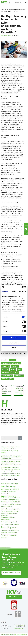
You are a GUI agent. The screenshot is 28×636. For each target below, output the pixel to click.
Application (12, 360)
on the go (15, 372)
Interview (3, 506)
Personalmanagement (9, 522)
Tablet (12, 378)
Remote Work (4, 530)
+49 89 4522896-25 (20, 625)
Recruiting (6, 527)
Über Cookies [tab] (22, 291)
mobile (19, 369)
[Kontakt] (26, 229)
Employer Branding (14, 499)
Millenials (13, 369)
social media (4, 532)
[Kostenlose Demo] (26, 225)
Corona (11, 489)
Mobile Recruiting (6, 372)
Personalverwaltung (14, 524)
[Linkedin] (16, 612)
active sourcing (14, 483)
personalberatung (4, 515)
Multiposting (16, 511)
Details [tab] (14, 291)
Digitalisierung (7, 35)
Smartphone (5, 378)
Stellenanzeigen (12, 532)
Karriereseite (5, 369)
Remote (14, 527)
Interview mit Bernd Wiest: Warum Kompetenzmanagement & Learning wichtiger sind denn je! (10, 469)
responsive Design (18, 375)
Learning (3, 511)
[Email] (20, 353)
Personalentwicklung (5, 519)
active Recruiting (5, 483)
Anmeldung (18, 2)
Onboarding (8, 513)
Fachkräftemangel (5, 501)
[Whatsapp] (22, 353)
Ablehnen (14, 347)
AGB (15, 634)
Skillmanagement (12, 530)
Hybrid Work (18, 504)
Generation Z (15, 366)
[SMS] (24, 353)
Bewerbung (18, 363)
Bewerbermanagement (7, 363)
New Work (3, 513)
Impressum (4, 634)
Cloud (7, 489)
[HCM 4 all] (5, 2)
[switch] (24, 322)
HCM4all (18, 501)
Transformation (4, 537)
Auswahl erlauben (14, 342)
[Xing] (16, 615)
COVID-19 (16, 489)
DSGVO (3, 499)
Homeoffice (10, 504)
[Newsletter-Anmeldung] (26, 233)
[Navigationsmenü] (25, 2)
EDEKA (6, 499)
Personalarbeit (14, 513)
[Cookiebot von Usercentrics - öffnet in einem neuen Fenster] (20, 287)
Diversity (18, 497)
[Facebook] (15, 353)
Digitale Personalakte (5, 493)
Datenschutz (12, 491)
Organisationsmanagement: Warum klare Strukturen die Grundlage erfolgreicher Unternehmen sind (11, 456)
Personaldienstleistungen (8, 517)
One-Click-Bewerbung (7, 375)
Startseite (3, 9)
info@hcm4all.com (19, 628)
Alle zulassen (14, 337)
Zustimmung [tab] (5, 291)
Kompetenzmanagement (10, 509)
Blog (2, 35)
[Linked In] (18, 353)
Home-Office (3, 504)
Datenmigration (4, 491)
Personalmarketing (5, 524)
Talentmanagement (8, 535)
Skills (18, 530)
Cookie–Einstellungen (22, 634)
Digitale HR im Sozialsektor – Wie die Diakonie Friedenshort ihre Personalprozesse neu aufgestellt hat (11, 463)
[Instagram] (19, 615)
